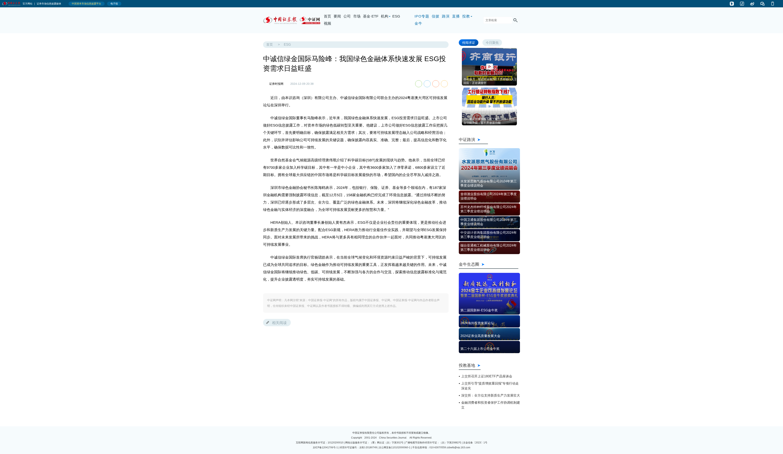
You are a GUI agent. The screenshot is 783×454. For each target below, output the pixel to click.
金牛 (418, 23)
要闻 (337, 16)
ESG (396, 16)
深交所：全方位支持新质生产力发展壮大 (490, 395)
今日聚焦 (492, 42)
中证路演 (473, 139)
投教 (466, 16)
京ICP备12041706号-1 (325, 447)
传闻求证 (468, 42)
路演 (446, 16)
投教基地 (467, 365)
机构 (384, 16)
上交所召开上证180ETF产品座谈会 (486, 376)
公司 (347, 16)
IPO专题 (422, 16)
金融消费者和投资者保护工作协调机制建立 (490, 405)
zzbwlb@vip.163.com (458, 447)
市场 (357, 16)
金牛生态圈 (488, 264)
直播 (456, 16)
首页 (327, 16)
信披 (435, 16)
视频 (327, 23)
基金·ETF (370, 16)
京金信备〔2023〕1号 (475, 442)
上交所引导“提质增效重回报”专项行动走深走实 (490, 386)
